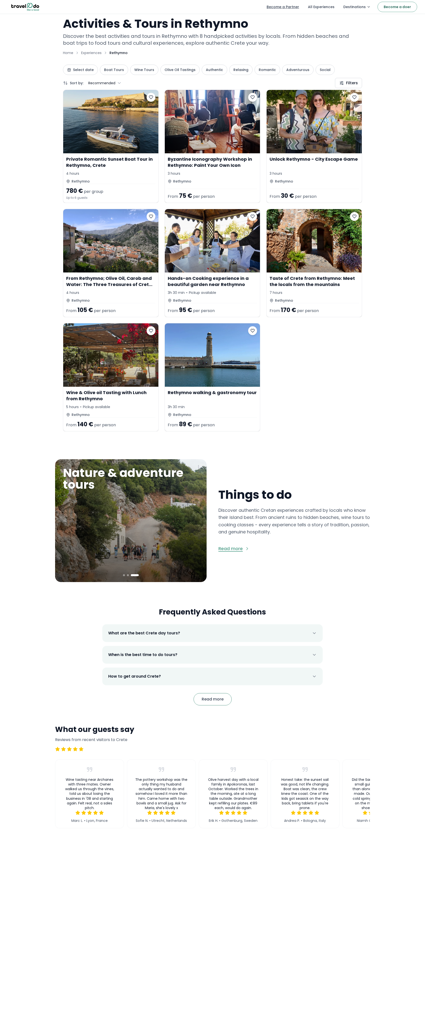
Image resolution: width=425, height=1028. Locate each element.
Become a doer (397, 6)
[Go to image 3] (135, 575)
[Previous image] (64, 521)
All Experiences (321, 6)
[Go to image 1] (124, 575)
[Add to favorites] (151, 97)
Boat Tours (114, 69)
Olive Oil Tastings (180, 69)
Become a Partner (283, 6)
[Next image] (198, 521)
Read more (213, 699)
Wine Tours (144, 69)
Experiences (91, 52)
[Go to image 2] (128, 575)
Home (68, 52)
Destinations (354, 6)
